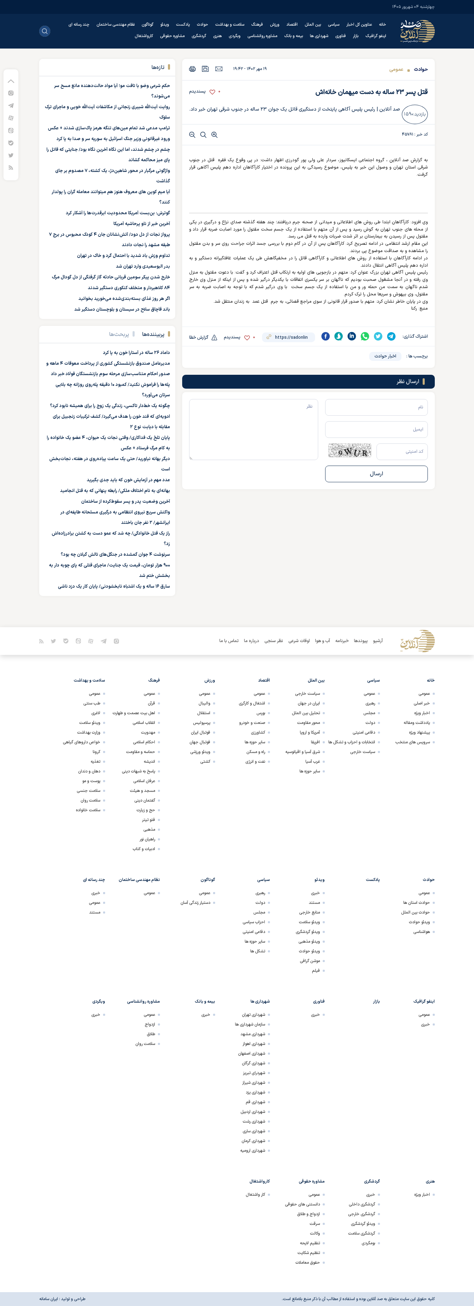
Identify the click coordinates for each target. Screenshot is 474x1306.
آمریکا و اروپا (310, 732)
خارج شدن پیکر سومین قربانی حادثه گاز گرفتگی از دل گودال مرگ (111, 277)
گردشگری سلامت (361, 1233)
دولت (370, 723)
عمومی (396, 69)
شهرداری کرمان (253, 1141)
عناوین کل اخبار (359, 24)
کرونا (96, 752)
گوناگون (147, 24)
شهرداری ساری (254, 1131)
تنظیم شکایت (308, 1253)
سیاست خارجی (362, 752)
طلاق (151, 1034)
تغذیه (95, 762)
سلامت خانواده (88, 810)
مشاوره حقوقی (172, 36)
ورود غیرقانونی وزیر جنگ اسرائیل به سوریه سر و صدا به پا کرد (113, 139)
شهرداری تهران (253, 1015)
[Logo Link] (417, 31)
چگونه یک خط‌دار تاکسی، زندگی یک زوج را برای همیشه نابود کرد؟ (110, 406)
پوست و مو (91, 781)
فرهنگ (257, 24)
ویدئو (164, 24)
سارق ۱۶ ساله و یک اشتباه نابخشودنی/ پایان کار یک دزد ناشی (114, 586)
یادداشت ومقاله (417, 723)
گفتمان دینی (144, 800)
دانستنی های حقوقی (302, 1204)
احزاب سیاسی (254, 922)
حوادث (202, 24)
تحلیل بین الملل (306, 713)
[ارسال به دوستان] (218, 68)
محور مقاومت (308, 723)
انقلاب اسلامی (144, 723)
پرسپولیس (201, 723)
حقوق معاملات (307, 1263)
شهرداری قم (255, 1102)
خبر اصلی (422, 703)
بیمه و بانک (293, 36)
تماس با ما (229, 641)
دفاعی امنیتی (364, 732)
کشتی (205, 762)
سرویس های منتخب (412, 742)
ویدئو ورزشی (200, 752)
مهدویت (148, 732)
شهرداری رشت (254, 1121)
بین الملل (313, 24)
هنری (217, 36)
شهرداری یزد (255, 1092)
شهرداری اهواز (254, 1044)
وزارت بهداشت (88, 732)
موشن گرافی (310, 961)
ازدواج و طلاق (308, 1214)
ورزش (274, 24)
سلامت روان (90, 800)
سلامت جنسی (88, 791)
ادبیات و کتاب (144, 849)
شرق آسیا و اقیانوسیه (302, 752)
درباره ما (251, 641)
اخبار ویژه (422, 713)
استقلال (203, 713)
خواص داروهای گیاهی (81, 742)
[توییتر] (11, 155)
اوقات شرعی (299, 641)
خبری (315, 893)
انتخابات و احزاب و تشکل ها (351, 742)
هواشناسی (421, 932)
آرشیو (378, 641)
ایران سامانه (48, 1299)
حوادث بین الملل (415, 912)
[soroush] (338, 336)
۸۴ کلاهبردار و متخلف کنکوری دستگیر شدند (129, 288)
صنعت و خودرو (252, 723)
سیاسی (333, 24)
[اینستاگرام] (11, 92)
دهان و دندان (89, 771)
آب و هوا (322, 641)
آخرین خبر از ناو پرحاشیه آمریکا (141, 223)
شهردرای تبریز (254, 1073)
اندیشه (149, 762)
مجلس (369, 713)
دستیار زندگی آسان (195, 903)
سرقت (315, 1224)
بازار (355, 36)
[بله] (11, 142)
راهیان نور (147, 839)
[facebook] (325, 336)
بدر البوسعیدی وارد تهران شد (143, 266)
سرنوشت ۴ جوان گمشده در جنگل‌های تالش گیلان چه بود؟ (115, 554)
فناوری (340, 36)
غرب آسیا (312, 762)
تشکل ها (257, 951)
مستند (314, 903)
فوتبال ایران (200, 732)
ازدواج (150, 1024)
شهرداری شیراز (253, 1083)
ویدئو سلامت (89, 723)
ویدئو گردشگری (308, 932)
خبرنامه (342, 641)
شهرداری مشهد (252, 1034)
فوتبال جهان (199, 742)
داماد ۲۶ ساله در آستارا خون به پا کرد (136, 352)
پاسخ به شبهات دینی (138, 771)
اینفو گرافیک (375, 36)
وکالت (315, 1233)
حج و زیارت (145, 810)
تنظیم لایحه (310, 1243)
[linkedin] (351, 336)
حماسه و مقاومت (140, 752)
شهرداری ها (319, 36)
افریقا (315, 742)
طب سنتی (91, 703)
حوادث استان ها (416, 903)
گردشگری (199, 36)
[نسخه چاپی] (192, 69)
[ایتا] (11, 130)
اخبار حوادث (385, 356)
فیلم (316, 971)
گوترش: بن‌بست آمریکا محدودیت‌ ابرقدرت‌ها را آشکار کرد (118, 213)
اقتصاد (292, 24)
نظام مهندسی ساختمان (115, 24)
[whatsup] (365, 336)
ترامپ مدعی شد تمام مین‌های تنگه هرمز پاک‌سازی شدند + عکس (109, 128)
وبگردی (234, 36)
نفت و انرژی (255, 762)
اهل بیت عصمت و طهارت (133, 713)
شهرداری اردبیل (252, 1112)
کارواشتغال (144, 36)
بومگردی (368, 1243)
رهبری (370, 703)
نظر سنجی (273, 641)
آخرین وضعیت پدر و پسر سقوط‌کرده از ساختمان (125, 501)
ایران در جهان (309, 703)
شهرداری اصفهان (251, 1053)
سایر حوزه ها (309, 771)
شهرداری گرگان (253, 1063)
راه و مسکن (255, 752)
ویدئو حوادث (419, 922)
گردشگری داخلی (362, 1204)
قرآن (151, 703)
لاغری (95, 713)
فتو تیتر (148, 820)
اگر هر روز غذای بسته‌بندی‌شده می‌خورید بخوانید (124, 298)
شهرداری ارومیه (252, 1151)
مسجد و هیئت (142, 791)
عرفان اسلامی (144, 781)
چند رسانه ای (79, 24)
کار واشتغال (255, 1195)
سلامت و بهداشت (229, 24)
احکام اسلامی (144, 742)
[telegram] (391, 336)
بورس (260, 713)
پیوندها (361, 641)
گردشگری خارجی (361, 1214)
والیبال (204, 703)
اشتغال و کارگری (252, 703)
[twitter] (378, 336)
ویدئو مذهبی (309, 942)
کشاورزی (258, 732)
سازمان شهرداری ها (250, 1024)
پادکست (183, 24)
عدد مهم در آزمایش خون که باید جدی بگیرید (128, 480)
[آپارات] (11, 117)
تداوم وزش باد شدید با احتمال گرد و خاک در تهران (123, 255)
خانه (382, 24)
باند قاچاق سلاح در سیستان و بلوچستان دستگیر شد (122, 309)
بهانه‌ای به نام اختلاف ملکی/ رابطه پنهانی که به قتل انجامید (115, 490)
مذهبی (149, 830)
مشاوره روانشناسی (262, 36)
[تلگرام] (11, 105)
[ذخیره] (205, 69)
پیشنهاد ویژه (419, 732)
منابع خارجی (309, 912)
